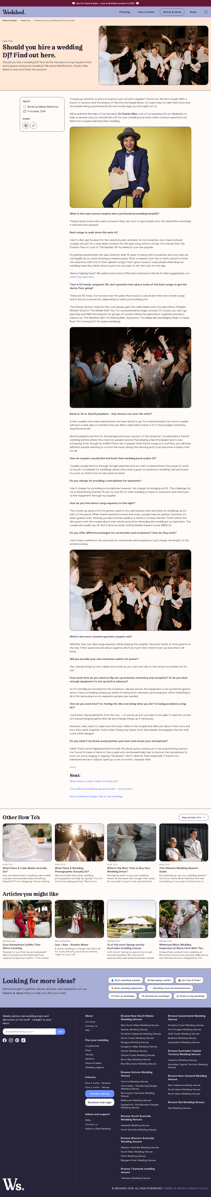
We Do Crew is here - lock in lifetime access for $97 (105, 3)
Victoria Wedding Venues (134, 1081)
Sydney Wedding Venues (134, 1029)
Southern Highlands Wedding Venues (141, 1033)
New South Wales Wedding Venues (140, 1025)
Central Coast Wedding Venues (138, 1055)
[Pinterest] (17, 1040)
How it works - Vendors (97, 1083)
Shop (88, 1050)
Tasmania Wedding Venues (135, 1178)
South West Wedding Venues (136, 1151)
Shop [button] (193, 11)
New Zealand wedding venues (184, 1085)
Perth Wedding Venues (133, 1156)
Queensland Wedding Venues (184, 1042)
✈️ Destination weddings (155, 996)
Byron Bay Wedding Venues (136, 1059)
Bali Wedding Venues (179, 1108)
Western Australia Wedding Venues (140, 1147)
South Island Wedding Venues (184, 1089)
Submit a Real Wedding (98, 1128)
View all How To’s (191, 817)
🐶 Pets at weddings (122, 996)
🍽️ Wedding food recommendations (170, 988)
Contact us (91, 1026)
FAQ (87, 1030)
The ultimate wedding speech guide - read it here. (101, 788)
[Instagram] (11, 1040)
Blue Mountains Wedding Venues (138, 1063)
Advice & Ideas (172, 11)
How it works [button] (146, 11)
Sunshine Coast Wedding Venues (186, 1025)
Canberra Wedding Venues (182, 1060)
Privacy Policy (198, 1188)
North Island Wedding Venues (184, 1093)
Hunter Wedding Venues (134, 1051)
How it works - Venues (97, 1087)
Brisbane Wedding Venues (182, 1038)
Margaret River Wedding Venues (138, 1160)
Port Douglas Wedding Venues (184, 1029)
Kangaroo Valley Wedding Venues (139, 1046)
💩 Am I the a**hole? (189, 980)
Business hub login (99, 1102)
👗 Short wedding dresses (125, 980)
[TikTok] (23, 1040)
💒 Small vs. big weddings (190, 996)
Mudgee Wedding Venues (135, 1042)
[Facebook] (5, 1040)
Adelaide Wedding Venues (135, 1125)
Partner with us (99, 1093)
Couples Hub (92, 1046)
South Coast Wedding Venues (137, 1038)
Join (61, 1031)
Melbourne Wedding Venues (136, 1100)
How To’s (25, 20)
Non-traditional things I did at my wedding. (96, 796)
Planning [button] (124, 11)
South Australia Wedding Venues (138, 1129)
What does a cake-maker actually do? (94, 781)
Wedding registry (94, 1067)
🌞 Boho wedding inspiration (127, 988)
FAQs (88, 1120)
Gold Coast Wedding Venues (183, 1033)
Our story (90, 1021)
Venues (89, 1054)
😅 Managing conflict (159, 980)
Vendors (89, 1058)
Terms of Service (175, 1188)
